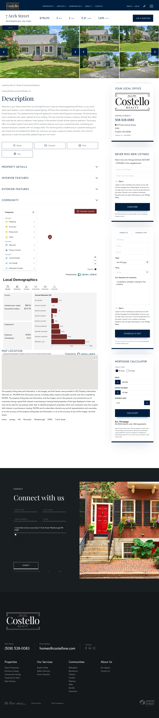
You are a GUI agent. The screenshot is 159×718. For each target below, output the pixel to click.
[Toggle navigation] (151, 6)
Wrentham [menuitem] (73, 691)
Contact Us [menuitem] (105, 671)
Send (26, 565)
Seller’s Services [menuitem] (43, 671)
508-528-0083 (124, 120)
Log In (137, 6)
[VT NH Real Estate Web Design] (147, 703)
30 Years (121, 371)
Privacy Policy (145, 341)
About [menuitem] (88, 6)
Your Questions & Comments (125, 277)
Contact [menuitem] (99, 6)
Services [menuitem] (61, 6)
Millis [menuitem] (71, 684)
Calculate (132, 413)
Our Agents (127, 135)
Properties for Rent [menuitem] (12, 678)
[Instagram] (94, 648)
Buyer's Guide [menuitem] (42, 667)
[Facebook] (86, 648)
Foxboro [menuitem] (72, 674)
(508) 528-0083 (17, 648)
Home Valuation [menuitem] (43, 674)
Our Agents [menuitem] (105, 667)
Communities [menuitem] (75, 6)
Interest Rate (120, 398)
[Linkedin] (90, 648)
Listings (12, 419)
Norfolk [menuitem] (72, 688)
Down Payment (121, 388)
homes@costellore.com (57, 648)
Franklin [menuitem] (72, 678)
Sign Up (129, 6)
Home (4, 419)
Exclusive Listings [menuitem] (12, 671)
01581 (50, 419)
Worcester (27, 419)
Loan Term (120, 367)
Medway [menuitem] (72, 681)
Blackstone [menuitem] (73, 671)
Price (117, 377)
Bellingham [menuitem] (73, 667)
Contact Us (118, 135)
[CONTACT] (143, 18)
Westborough (39, 419)
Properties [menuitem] (48, 6)
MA (19, 419)
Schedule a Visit (141, 233)
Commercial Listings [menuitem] (13, 674)
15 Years (132, 371)
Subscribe (132, 207)
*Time (117, 268)
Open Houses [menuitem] (10, 681)
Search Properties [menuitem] (12, 667)
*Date (117, 258)
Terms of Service (121, 343)
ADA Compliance (57, 703)
